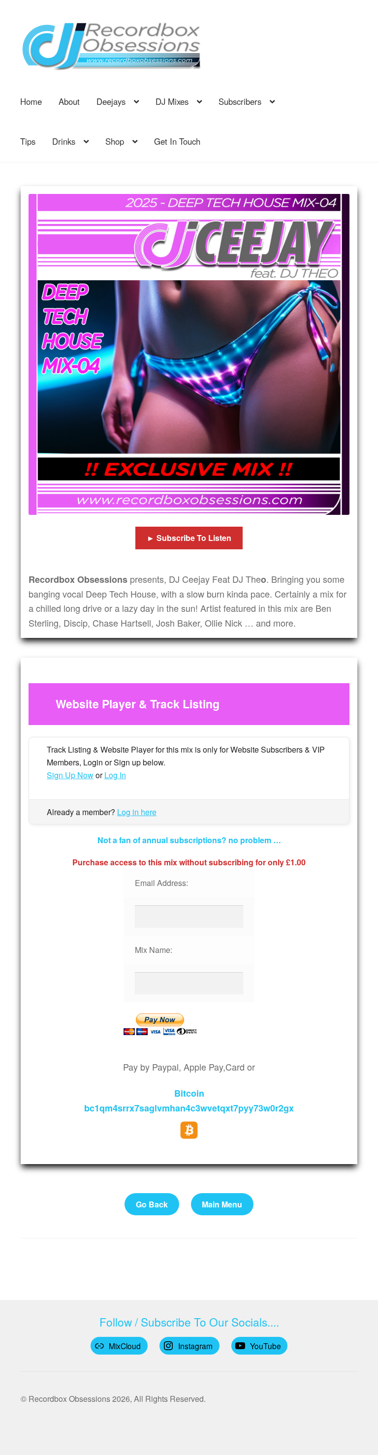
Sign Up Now (70, 775)
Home (31, 101)
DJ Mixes (172, 101)
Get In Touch (177, 141)
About (69, 101)
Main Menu (222, 1204)
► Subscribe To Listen (189, 537)
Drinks (63, 141)
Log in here (137, 812)
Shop (114, 141)
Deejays (111, 101)
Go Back (152, 1204)
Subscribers (240, 101)
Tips (27, 141)
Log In (115, 775)
